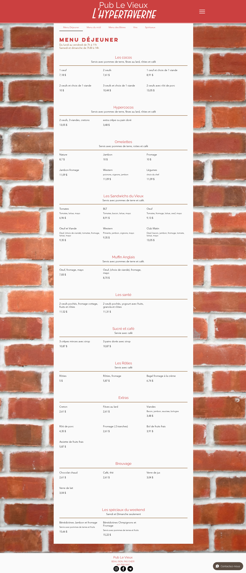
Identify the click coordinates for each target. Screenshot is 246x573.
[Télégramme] (130, 569)
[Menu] (202, 11)
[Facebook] (123, 569)
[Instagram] (116, 569)
